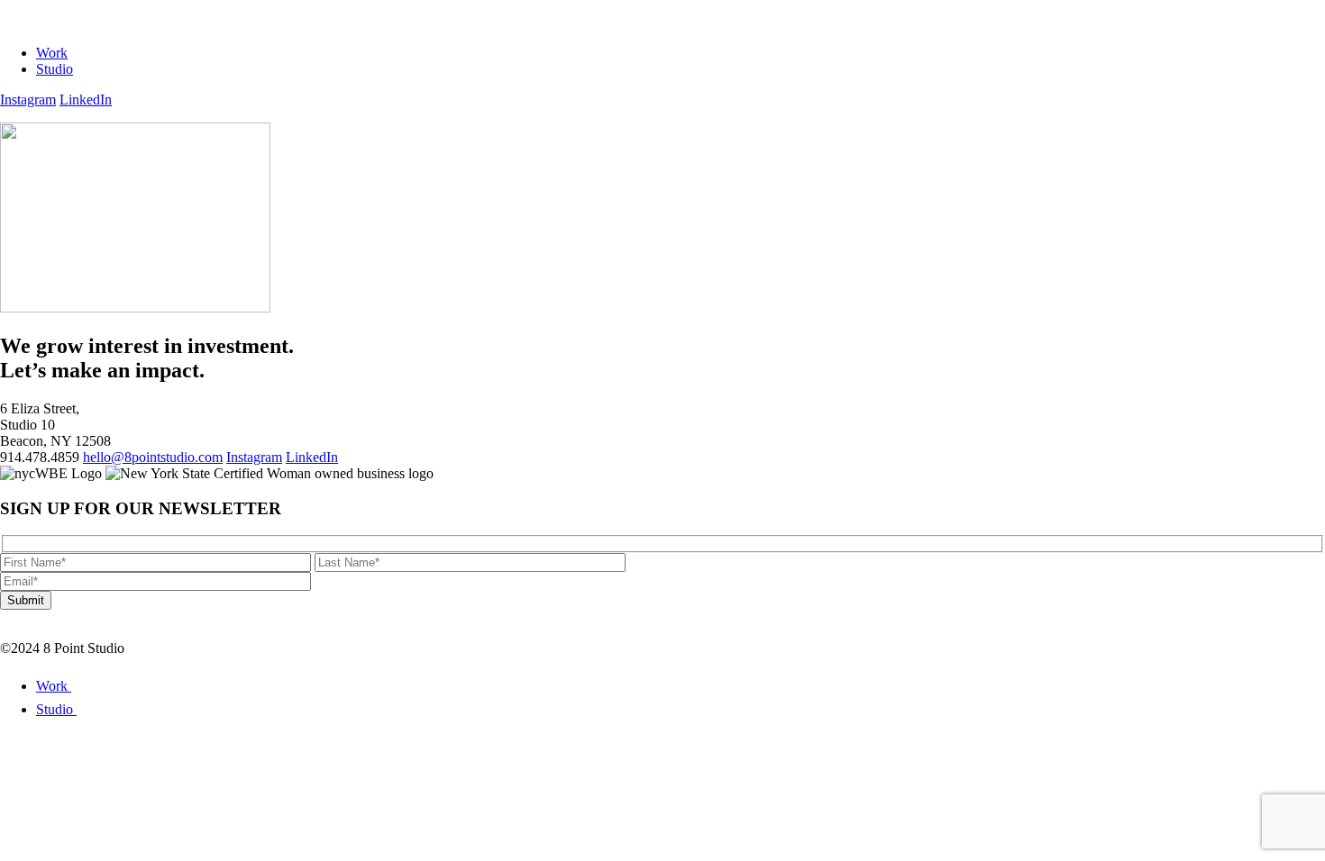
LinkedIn (85, 99)
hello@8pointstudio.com (153, 457)
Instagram (28, 99)
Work (52, 52)
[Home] (64, 22)
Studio (54, 69)
